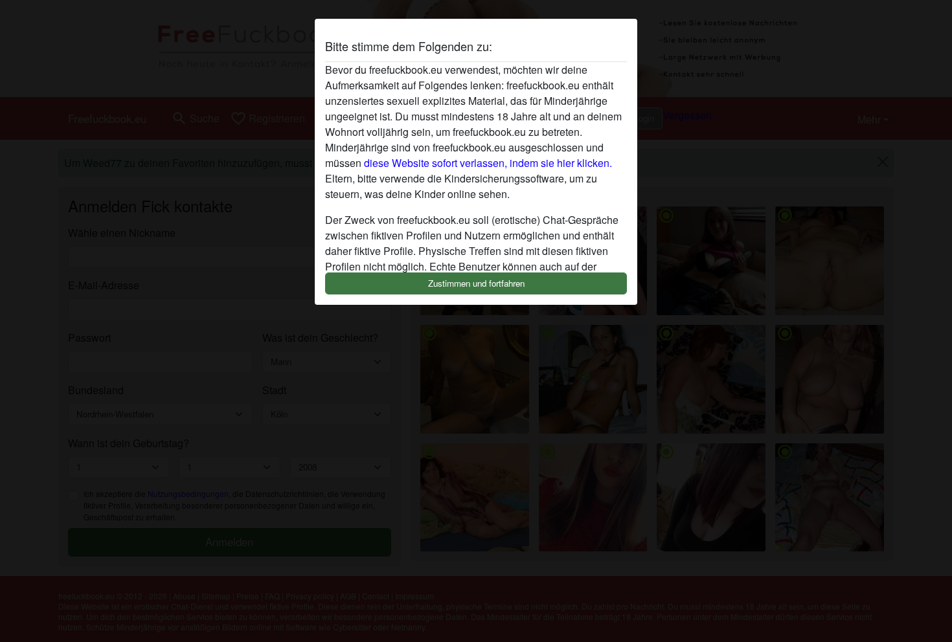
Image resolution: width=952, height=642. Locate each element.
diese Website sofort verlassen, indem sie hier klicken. (488, 162)
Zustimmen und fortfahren (476, 283)
